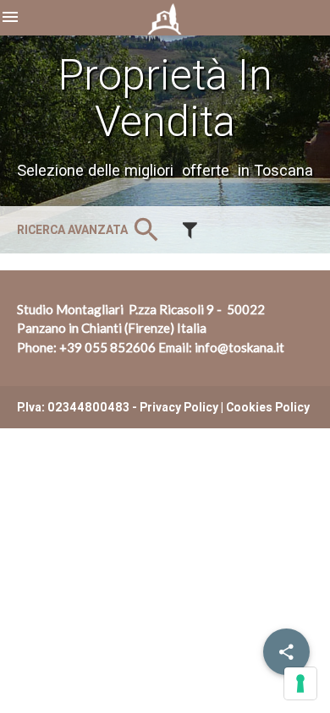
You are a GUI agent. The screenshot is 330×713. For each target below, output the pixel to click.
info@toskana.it (239, 347)
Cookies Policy (268, 407)
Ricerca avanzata (89, 230)
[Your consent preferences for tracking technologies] (300, 683)
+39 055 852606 (107, 347)
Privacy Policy (179, 407)
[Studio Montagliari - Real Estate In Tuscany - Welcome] (165, 25)
